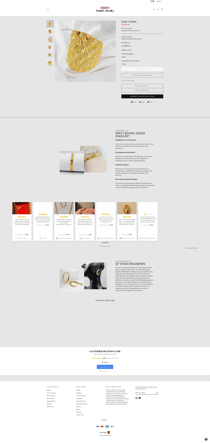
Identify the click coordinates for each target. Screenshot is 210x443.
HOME (78, 390)
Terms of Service (51, 393)
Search (49, 390)
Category (79, 393)
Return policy (50, 398)
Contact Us (50, 406)
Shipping (123, 30)
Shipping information (142, 75)
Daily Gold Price (81, 401)
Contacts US (80, 415)
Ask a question (142, 90)
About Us (49, 404)
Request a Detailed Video (142, 96)
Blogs (78, 409)
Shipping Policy (51, 401)
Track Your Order (81, 395)
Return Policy (142, 86)
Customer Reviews (81, 404)
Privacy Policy (51, 395)
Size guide (79, 398)
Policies (78, 406)
